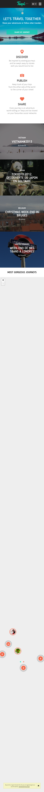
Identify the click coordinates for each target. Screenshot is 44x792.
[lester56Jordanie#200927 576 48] (18, 651)
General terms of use (24, 786)
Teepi (22, 4)
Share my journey (22, 32)
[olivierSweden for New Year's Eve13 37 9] (13, 632)
